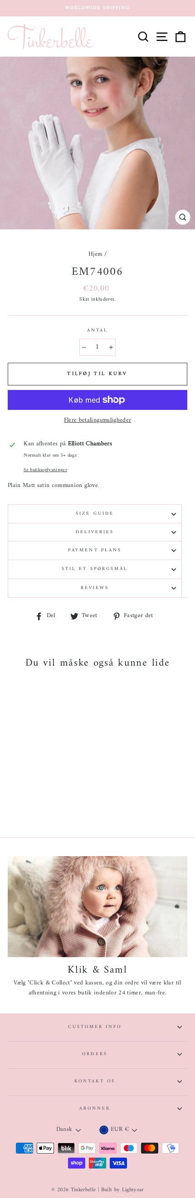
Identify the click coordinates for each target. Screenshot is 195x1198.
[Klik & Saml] (97, 906)
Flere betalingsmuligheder (98, 421)
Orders (94, 1054)
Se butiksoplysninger (45, 470)
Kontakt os (95, 1081)
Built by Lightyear (122, 1190)
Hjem (95, 254)
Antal (97, 330)
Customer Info (95, 1027)
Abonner (94, 1108)
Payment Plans (95, 550)
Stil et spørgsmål (95, 569)
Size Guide (95, 513)
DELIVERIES (95, 532)
